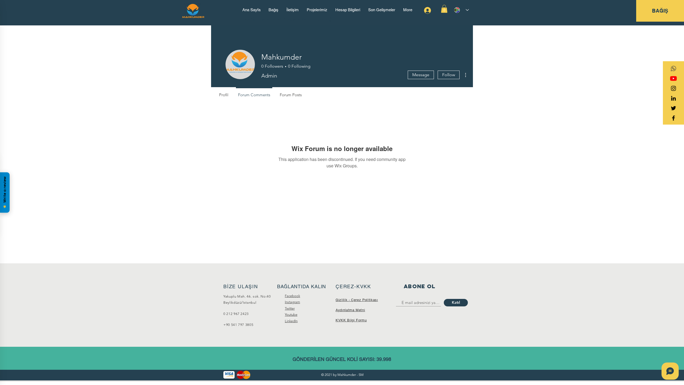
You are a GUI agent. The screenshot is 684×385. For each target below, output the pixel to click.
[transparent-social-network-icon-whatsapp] (673, 68)
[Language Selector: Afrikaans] (461, 10)
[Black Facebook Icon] (673, 118)
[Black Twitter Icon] (673, 108)
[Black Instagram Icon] (673, 88)
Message (420, 74)
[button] (444, 9)
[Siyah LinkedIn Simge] (673, 98)
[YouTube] (673, 78)
